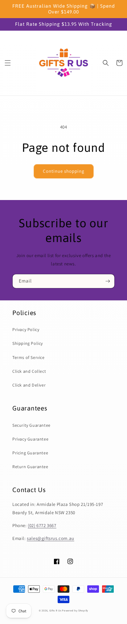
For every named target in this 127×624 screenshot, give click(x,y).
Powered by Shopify (75, 610)
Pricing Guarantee (30, 453)
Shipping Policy (27, 343)
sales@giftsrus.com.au (50, 538)
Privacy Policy (25, 329)
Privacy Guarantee (30, 439)
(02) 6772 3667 (42, 525)
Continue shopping (63, 171)
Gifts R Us (55, 610)
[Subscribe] (107, 281)
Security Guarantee (31, 425)
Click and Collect (29, 371)
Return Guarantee (30, 466)
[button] (7, 63)
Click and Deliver (29, 385)
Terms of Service (28, 357)
